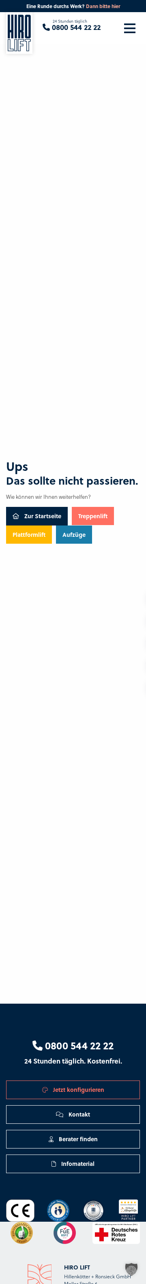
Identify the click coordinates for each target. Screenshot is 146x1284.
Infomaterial (77, 1163)
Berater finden (77, 1139)
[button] (131, 1269)
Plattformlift (29, 534)
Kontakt (78, 1114)
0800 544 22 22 (78, 1045)
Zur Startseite (42, 516)
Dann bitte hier (103, 6)
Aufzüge (74, 534)
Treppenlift (92, 516)
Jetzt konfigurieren (78, 1089)
